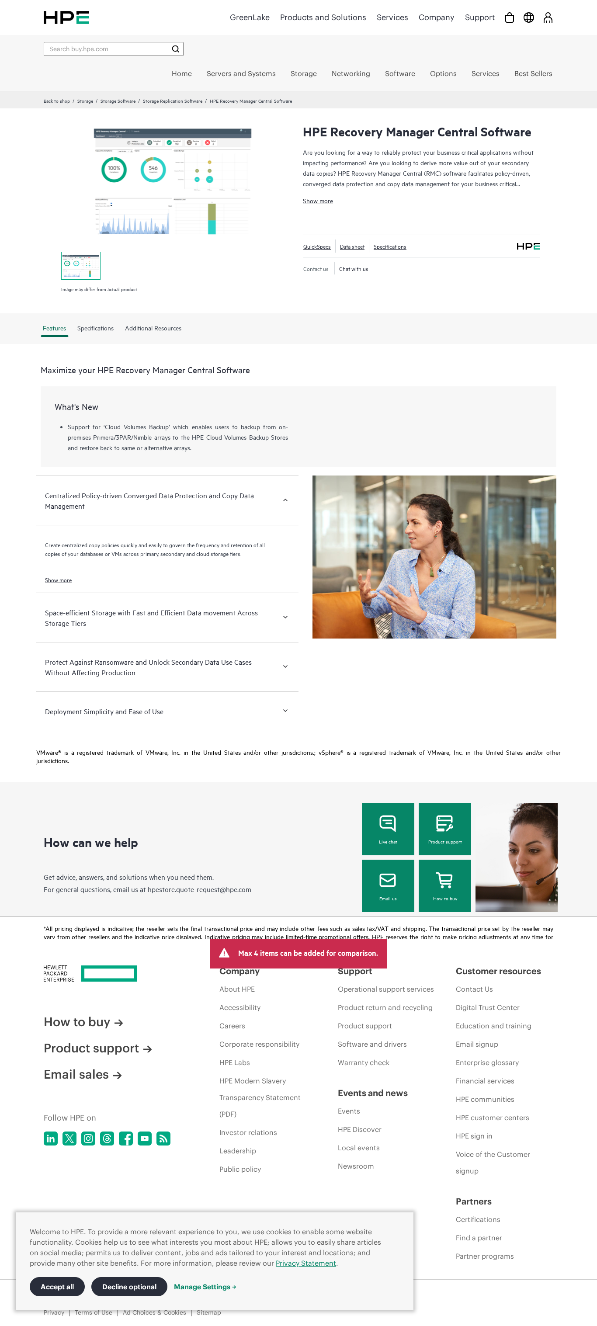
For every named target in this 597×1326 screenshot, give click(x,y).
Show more (318, 200)
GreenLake (250, 17)
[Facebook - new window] (126, 1138)
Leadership (237, 1150)
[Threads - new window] (107, 1138)
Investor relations (248, 1132)
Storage (85, 100)
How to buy (445, 898)
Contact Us (474, 989)
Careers (232, 1025)
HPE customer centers (492, 1117)
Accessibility (239, 1007)
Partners (474, 1201)
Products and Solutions (323, 17)
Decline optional (129, 1286)
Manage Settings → (205, 1286)
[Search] (176, 49)
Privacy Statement (306, 1263)
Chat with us (353, 268)
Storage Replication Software (172, 100)
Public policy (240, 1169)
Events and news (373, 1092)
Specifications (390, 246)
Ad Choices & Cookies (154, 1312)
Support (480, 17)
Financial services (485, 1080)
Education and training (493, 1025)
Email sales (76, 1074)
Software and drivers (372, 1044)
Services (392, 17)
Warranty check (363, 1062)
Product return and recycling (385, 1007)
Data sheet (352, 246)
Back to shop (57, 100)
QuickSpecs (317, 246)
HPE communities (485, 1099)
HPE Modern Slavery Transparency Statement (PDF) (260, 1097)
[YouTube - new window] (145, 1138)
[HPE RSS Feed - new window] (163, 1138)
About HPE (237, 989)
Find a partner (479, 1237)
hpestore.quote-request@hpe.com (199, 889)
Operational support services (386, 989)
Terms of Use (93, 1312)
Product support (445, 841)
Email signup (477, 1044)
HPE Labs (234, 1062)
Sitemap (209, 1312)
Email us (388, 898)
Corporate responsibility (259, 1044)
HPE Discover (360, 1129)
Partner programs (485, 1256)
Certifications (478, 1219)
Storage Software (118, 100)
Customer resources (498, 970)
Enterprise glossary (487, 1062)
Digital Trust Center (488, 1007)
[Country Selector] (529, 17)
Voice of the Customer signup (493, 1162)
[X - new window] (69, 1138)
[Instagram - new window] (88, 1138)
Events (349, 1111)
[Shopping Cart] (509, 17)
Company (437, 17)
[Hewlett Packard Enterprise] (66, 17)
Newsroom (356, 1166)
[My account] (548, 17)
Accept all (57, 1286)
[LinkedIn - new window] (51, 1138)
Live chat (388, 841)
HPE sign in (474, 1136)
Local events (359, 1147)
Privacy (54, 1312)
